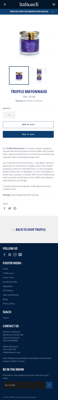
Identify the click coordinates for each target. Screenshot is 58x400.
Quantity (7, 108)
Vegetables (7, 286)
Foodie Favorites (10, 281)
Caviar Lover (8, 277)
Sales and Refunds (11, 294)
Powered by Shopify (28, 397)
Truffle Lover (8, 273)
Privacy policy (9, 303)
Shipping (19, 100)
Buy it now (28, 134)
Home (5, 268)
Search (6, 317)
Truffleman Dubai (14, 397)
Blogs (5, 299)
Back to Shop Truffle (30, 229)
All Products (8, 290)
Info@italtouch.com (11, 352)
